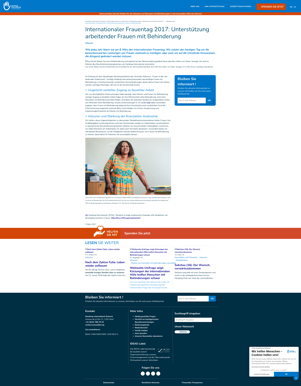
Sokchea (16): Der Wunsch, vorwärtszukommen (192, 266)
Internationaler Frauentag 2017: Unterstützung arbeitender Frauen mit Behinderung (113, 23)
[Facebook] (143, 374)
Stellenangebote (142, 325)
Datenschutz (108, 382)
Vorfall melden (141, 330)
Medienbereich (141, 327)
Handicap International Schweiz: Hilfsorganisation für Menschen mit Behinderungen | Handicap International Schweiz (124, 21)
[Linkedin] (148, 374)
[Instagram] (153, 374)
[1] (149, 102)
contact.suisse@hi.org (94, 325)
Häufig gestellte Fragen (145, 316)
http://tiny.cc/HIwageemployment (125, 218)
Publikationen (170, 21)
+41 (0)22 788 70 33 (94, 322)
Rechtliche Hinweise (150, 382)
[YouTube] (158, 374)
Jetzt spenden (141, 333)
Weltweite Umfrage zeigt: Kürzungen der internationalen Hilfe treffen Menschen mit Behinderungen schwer (150, 273)
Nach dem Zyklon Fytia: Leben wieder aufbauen (105, 264)
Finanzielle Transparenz (192, 382)
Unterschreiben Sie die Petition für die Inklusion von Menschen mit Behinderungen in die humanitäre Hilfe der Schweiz (150, 13)
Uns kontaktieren (92, 329)
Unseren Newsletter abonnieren (149, 336)
